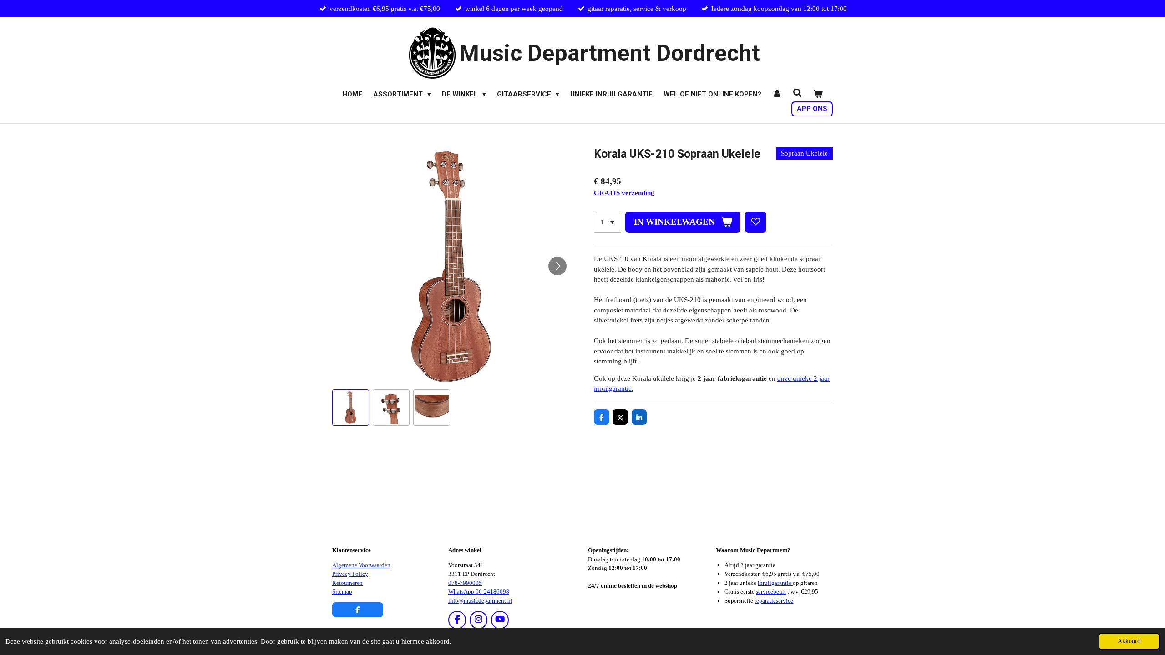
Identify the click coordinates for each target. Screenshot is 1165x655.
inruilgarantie (775, 582)
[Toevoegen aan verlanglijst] (755, 222)
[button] (350, 407)
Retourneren (347, 582)
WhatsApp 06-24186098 (478, 591)
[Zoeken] (797, 93)
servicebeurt (771, 591)
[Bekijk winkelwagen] (818, 94)
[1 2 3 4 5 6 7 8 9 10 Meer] (607, 222)
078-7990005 (465, 582)
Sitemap (342, 591)
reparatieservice (774, 600)
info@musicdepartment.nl (480, 600)
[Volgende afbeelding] (557, 266)
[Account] (777, 94)
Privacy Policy (350, 573)
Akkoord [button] (1129, 641)
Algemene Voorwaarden (361, 565)
